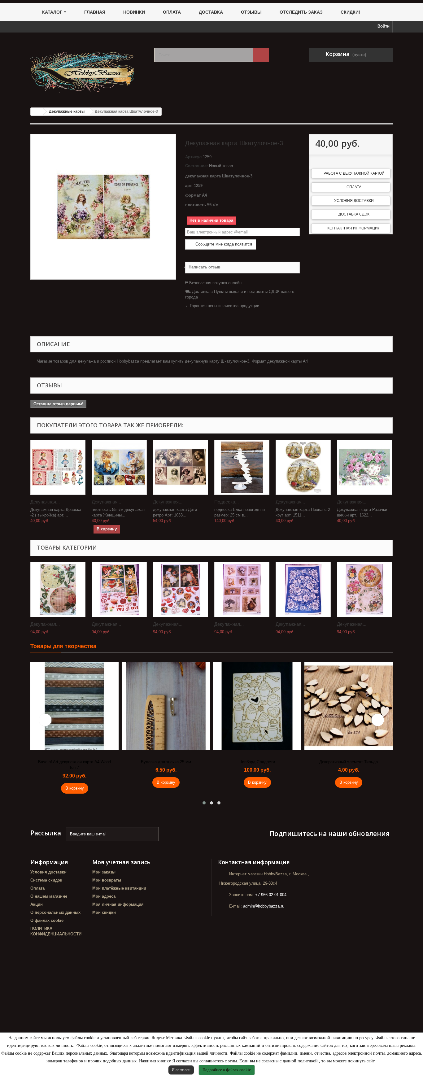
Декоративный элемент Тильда (348, 762)
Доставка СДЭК (353, 214)
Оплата (354, 187)
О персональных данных (55, 912)
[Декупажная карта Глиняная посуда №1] (241, 589)
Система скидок (46, 880)
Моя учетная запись (121, 862)
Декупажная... (45, 501)
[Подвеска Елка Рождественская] (241, 467)
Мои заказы (104, 872)
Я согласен (181, 1069)
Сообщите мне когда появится (223, 244)
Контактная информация (354, 228)
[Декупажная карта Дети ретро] (180, 467)
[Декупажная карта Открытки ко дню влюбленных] (119, 589)
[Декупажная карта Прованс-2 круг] (303, 467)
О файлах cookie (46, 920)
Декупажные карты (67, 111)
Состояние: (196, 165)
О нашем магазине (48, 896)
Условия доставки (354, 200)
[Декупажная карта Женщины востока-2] (119, 467)
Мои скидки (104, 912)
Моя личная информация (118, 904)
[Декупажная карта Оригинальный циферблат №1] (364, 589)
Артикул (193, 157)
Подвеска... (226, 501)
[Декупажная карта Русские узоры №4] (303, 589)
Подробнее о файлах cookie (227, 1069)
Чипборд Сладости (257, 762)
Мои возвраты (106, 880)
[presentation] (45, 720)
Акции (36, 904)
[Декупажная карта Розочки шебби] (364, 467)
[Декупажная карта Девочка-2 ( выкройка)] (57, 467)
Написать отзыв (204, 267)
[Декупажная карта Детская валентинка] (180, 589)
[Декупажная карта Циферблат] (57, 589)
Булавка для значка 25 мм (166, 762)
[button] (204, 803)
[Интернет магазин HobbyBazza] (87, 67)
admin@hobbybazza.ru (263, 906)
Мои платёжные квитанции (119, 888)
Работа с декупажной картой (354, 173)
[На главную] (37, 111)
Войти (383, 26)
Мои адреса (104, 896)
